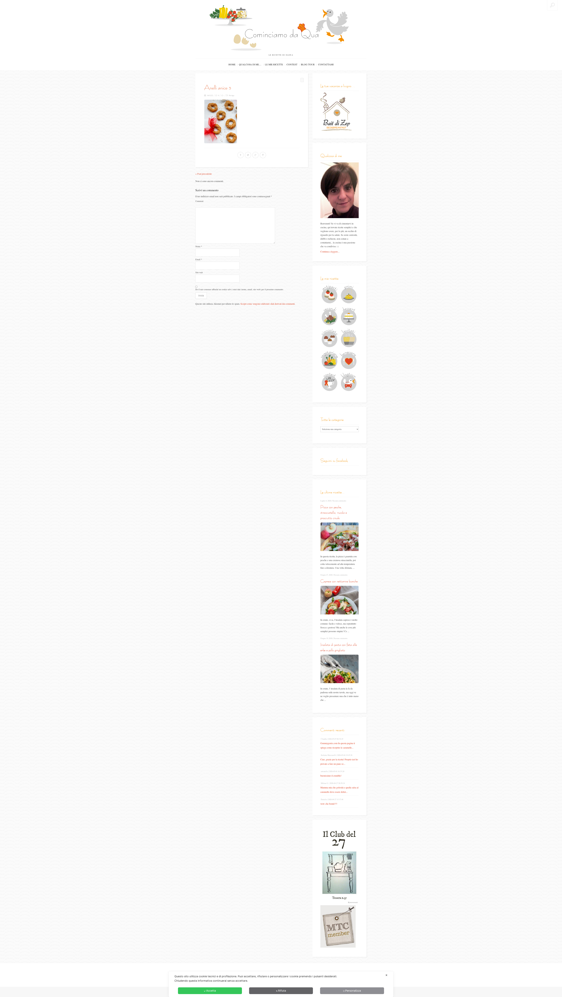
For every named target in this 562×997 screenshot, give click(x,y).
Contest (292, 64)
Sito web (199, 272)
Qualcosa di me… (250, 64)
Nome (198, 246)
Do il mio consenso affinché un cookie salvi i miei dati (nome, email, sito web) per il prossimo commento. (239, 289)
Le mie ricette (274, 64)
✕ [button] (386, 975)
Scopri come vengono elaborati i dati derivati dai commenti (267, 303)
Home (231, 64)
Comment (199, 201)
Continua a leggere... (330, 251)
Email (198, 259)
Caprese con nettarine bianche (339, 581)
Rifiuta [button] (282, 990)
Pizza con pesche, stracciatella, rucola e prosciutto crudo (333, 512)
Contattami (326, 64)
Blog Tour (308, 64)
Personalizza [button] (353, 990)
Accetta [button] (211, 990)
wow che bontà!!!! (328, 803)
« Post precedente (203, 174)
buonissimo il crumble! (330, 775)
